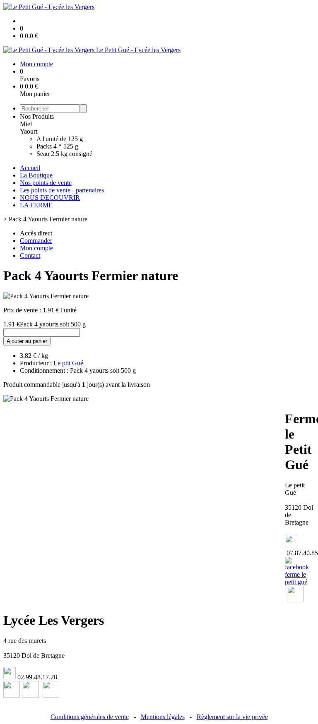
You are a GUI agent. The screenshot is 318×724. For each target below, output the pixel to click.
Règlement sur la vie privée (232, 716)
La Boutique (36, 175)
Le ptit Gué (68, 363)
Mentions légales (163, 716)
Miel (26, 123)
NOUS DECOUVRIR (50, 197)
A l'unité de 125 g (59, 138)
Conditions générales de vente (90, 716)
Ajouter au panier (27, 341)
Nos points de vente (46, 182)
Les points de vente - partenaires (62, 190)
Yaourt (28, 131)
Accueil (30, 167)
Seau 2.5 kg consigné (64, 153)
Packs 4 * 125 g (57, 146)
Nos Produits (37, 116)
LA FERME (36, 205)
